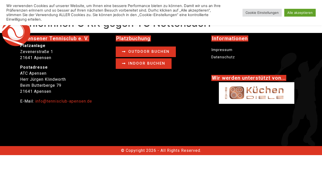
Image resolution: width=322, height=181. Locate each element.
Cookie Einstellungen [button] (262, 13)
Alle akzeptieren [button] (300, 13)
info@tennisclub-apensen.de (63, 101)
